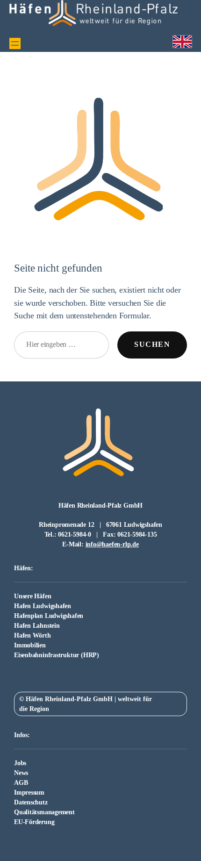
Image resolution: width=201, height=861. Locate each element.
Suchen (152, 344)
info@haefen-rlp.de (112, 544)
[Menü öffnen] (15, 43)
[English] (182, 42)
